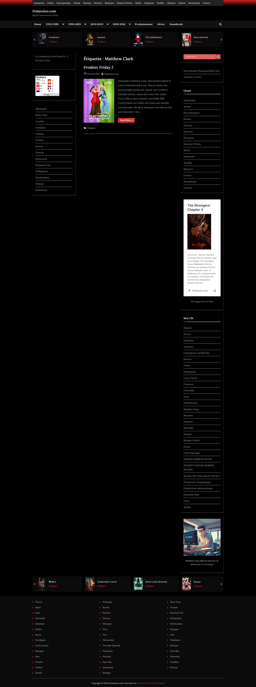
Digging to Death (204, 581)
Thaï (105, 629)
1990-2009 (74, 24)
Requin (188, 434)
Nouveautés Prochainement (199, 70)
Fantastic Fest (191, 494)
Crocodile (189, 390)
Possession (190, 371)
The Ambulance (106, 37)
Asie (37, 656)
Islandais (39, 623)
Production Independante (198, 488)
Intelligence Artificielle (196, 352)
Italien (38, 629)
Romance (109, 3)
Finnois (39, 152)
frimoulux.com (111, 73)
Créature (188, 384)
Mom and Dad (153, 37)
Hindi (38, 607)
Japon (38, 634)
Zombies (188, 346)
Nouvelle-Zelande (111, 645)
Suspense (149, 3)
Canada (39, 121)
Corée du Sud (41, 645)
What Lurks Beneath (109, 581)
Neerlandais (42, 177)
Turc (105, 634)
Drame (77, 3)
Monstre (188, 415)
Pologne (107, 672)
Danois (39, 146)
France (38, 601)
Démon (188, 359)
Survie (187, 334)
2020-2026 (119, 24)
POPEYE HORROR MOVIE (198, 459)
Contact (206, 3)
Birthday (188, 427)
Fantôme (188, 340)
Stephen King (191, 409)
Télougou (107, 623)
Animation (39, 3)
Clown (187, 446)
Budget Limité (192, 440)
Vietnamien (108, 640)
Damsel (54, 37)
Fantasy (87, 3)
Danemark (41, 158)
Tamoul (106, 618)
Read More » (127, 121)
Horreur (98, 3)
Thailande (108, 651)
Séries (138, 3)
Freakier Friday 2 (98, 67)
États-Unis (41, 114)
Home (37, 24)
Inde (37, 612)
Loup (186, 500)
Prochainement (144, 24)
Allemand (40, 108)
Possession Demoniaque (197, 482)
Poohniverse (191, 402)
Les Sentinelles (202, 37)
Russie (106, 607)
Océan (187, 365)
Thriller (160, 3)
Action (50, 3)
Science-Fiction (124, 3)
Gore (186, 396)
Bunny (149, 581)
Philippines (41, 171)
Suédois (107, 612)
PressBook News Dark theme (151, 683)
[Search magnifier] (218, 56)
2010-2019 (97, 24)
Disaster (188, 421)
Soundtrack (194, 3)
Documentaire (64, 3)
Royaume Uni (43, 165)
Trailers (54, 41)
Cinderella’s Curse (59, 581)
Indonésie (40, 618)
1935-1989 (52, 24)
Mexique (107, 656)
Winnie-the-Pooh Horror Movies (202, 475)
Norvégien (40, 640)
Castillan (40, 127)
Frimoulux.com (44, 11)
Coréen (39, 139)
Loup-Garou (190, 377)
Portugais (107, 601)
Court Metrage (192, 452)
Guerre (182, 3)
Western (171, 3)
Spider (187, 506)
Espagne (39, 651)
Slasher (188, 327)
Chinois (39, 133)
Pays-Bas (107, 661)
